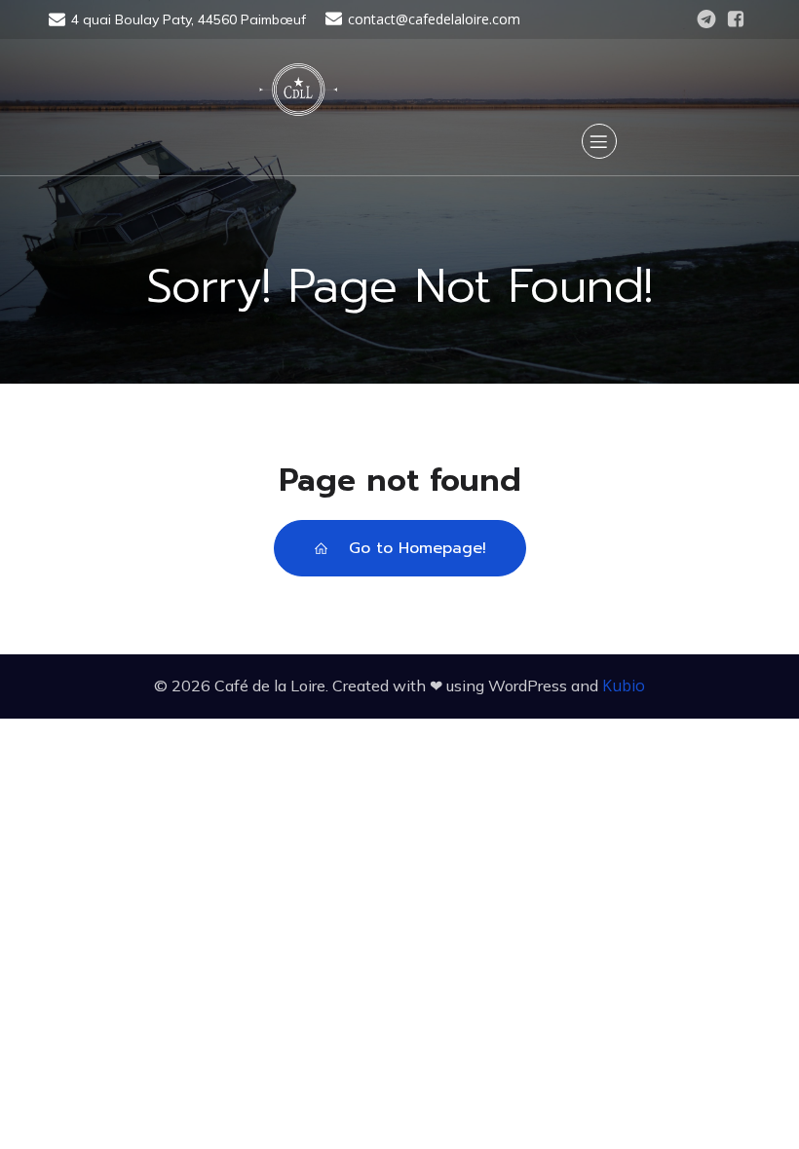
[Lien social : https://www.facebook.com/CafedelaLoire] (735, 19)
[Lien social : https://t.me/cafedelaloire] (706, 19)
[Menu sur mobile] (599, 141)
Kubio (623, 685)
